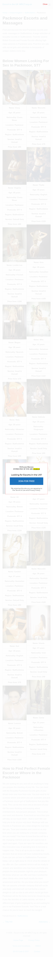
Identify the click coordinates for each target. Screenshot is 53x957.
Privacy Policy (34, 490)
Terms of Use (20, 490)
